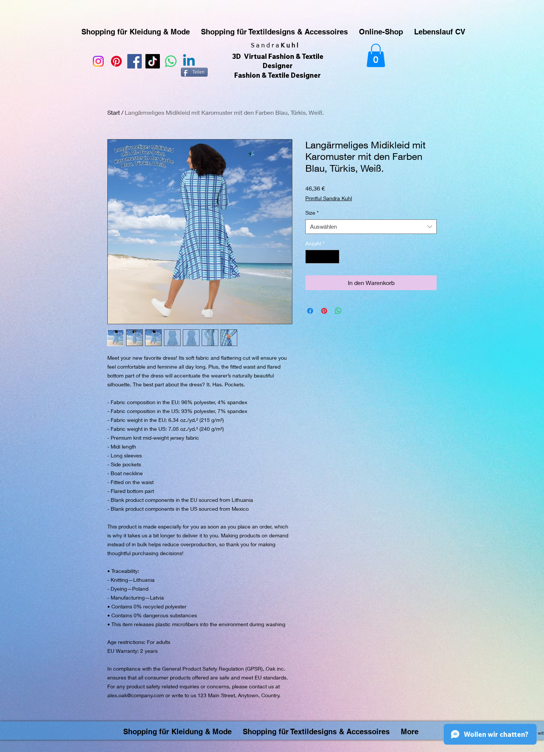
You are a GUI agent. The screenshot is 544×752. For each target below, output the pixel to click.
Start (113, 112)
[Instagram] (98, 61)
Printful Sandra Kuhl (328, 198)
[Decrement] (311, 256)
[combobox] (371, 226)
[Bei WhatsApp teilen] (338, 310)
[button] (376, 55)
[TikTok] (152, 61)
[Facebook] (134, 61)
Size (312, 212)
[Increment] (333, 256)
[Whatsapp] (171, 61)
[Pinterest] (116, 61)
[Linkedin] (189, 61)
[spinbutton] (322, 256)
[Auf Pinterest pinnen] (324, 310)
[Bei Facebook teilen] (310, 310)
